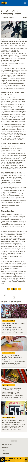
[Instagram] (16, 441)
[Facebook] (12, 441)
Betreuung (9, 295)
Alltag (3, 295)
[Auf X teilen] (12, 289)
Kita (21, 295)
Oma (25, 295)
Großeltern (15, 295)
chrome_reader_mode (26, 17)
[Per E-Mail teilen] (19, 289)
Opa (14, 297)
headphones (24, 17)
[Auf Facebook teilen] (8, 289)
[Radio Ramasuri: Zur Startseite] (12, 2)
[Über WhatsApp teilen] (16, 289)
